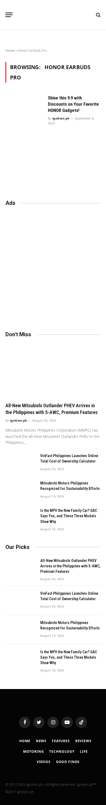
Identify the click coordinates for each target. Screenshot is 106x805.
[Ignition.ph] (53, 14)
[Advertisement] (53, 266)
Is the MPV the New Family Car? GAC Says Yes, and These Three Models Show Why (68, 515)
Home (10, 50)
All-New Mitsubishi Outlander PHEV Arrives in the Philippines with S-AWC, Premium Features (70, 566)
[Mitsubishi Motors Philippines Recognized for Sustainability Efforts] (20, 490)
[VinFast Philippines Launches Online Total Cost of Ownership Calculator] (20, 462)
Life (84, 751)
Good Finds (68, 761)
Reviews (83, 741)
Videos (44, 761)
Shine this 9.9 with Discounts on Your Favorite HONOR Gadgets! (73, 104)
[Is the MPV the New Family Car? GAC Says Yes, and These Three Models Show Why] (20, 517)
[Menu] (9, 15)
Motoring (33, 751)
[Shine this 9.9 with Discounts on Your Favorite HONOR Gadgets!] (24, 133)
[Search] (98, 15)
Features (61, 741)
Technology (61, 751)
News (41, 741)
